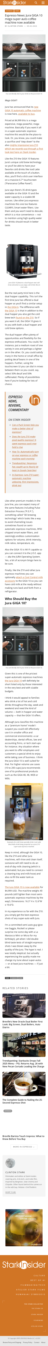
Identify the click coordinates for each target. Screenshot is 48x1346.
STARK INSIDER (37, 1314)
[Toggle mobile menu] (43, 3)
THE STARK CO (37, 1308)
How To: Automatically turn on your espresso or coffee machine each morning (25, 455)
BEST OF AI (38, 1280)
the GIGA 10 (11, 310)
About (43, 1342)
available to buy (26, 113)
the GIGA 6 (13, 307)
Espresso (9, 11)
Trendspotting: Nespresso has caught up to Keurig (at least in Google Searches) (25, 467)
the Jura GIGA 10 (13, 680)
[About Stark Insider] (24, 1227)
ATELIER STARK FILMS (31, 1289)
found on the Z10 (24, 317)
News (17, 11)
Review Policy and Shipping (12, 1342)
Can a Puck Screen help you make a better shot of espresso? (25, 428)
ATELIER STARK (37, 1326)
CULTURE (40, 1275)
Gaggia (14, 978)
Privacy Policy (27, 1342)
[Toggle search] (36, 2)
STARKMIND (38, 1320)
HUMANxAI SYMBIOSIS (31, 1294)
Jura (20, 978)
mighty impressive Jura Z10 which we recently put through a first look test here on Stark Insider (24, 149)
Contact (36, 1342)
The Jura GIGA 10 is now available (22, 887)
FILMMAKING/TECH (33, 1285)
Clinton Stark (15, 26)
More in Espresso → (24, 1147)
